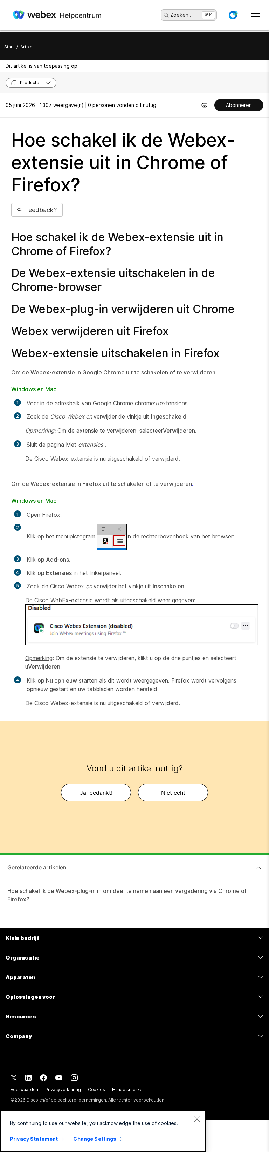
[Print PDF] (204, 105)
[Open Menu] (255, 15)
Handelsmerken (128, 1089)
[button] (233, 15)
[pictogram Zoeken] (166, 15)
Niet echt (173, 792)
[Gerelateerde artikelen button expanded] (258, 867)
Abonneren (239, 105)
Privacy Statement (34, 1139)
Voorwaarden (24, 1089)
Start (9, 46)
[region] (103, 1131)
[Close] (196, 1119)
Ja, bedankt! (96, 792)
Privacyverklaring (63, 1089)
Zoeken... (181, 15)
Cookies (96, 1089)
